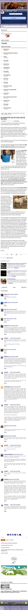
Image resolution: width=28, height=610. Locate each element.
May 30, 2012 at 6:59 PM (14, 479)
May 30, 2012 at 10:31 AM (15, 445)
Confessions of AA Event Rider (9, 89)
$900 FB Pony (6, 49)
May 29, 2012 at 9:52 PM (15, 404)
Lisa (5, 425)
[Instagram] (10, 535)
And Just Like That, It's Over (7, 545)
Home (2, 113)
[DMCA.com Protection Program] (5, 587)
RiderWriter (6, 479)
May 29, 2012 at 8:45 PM (15, 372)
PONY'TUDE (5, 78)
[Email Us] (20, 535)
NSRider (6, 302)
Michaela (6, 356)
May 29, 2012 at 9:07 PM (16, 386)
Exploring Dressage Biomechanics (10, 52)
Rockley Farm (6, 64)
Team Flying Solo (11, 602)
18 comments (16, 121)
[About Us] (6, 37)
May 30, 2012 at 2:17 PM (18, 454)
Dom (5, 318)
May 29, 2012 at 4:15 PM (13, 325)
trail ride (9, 113)
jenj (5, 349)
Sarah (5, 309)
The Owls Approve (7, 107)
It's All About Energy (11, 278)
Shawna (5, 294)
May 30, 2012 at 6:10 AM (11, 425)
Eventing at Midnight (8, 454)
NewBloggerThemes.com (21, 608)
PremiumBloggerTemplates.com (8, 608)
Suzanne (6, 325)
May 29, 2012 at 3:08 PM (13, 294)
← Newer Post (4, 287)
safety (6, 113)
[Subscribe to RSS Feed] (17, 535)
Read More (16, 267)
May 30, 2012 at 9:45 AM (11, 435)
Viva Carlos (5, 82)
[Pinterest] (13, 535)
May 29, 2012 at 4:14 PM (11, 318)
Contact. (5, 56)
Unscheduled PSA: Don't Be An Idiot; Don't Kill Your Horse (13, 118)
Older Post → (24, 287)
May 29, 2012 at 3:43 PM (13, 302)
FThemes (10, 607)
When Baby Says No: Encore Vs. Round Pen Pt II (17, 263)
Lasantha (21, 607)
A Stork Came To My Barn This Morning (9, 543)
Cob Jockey (5, 60)
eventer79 (4, 121)
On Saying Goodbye (5, 547)
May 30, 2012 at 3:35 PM (15, 471)
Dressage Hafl (6, 100)
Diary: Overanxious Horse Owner (10, 96)
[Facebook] (15, 535)
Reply (5, 298)
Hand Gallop (6, 71)
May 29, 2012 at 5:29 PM (11, 349)
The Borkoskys (7, 386)
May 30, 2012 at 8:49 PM (15, 504)
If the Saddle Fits (6, 74)
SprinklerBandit (6, 67)
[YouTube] (8, 535)
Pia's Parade (5, 104)
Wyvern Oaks (6, 93)
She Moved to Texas (7, 85)
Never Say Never (4, 552)
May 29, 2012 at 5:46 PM (13, 356)
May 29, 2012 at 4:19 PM (15, 338)
